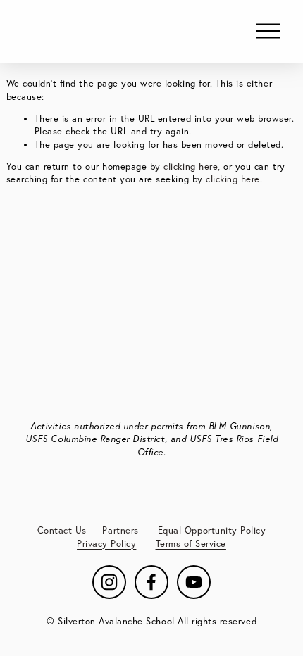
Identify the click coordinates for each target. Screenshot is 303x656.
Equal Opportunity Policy (212, 530)
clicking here (190, 166)
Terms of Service (191, 543)
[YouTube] (194, 582)
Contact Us (62, 530)
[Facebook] (151, 582)
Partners (120, 530)
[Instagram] (109, 582)
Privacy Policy (106, 543)
